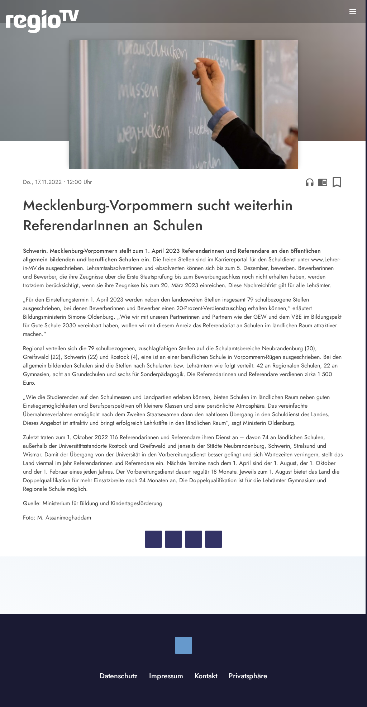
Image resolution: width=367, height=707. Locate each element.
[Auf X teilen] (173, 539)
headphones (310, 182)
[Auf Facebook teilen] (153, 539)
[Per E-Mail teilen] (213, 539)
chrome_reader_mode (323, 182)
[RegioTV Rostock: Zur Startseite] (42, 21)
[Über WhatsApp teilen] (193, 539)
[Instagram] (183, 645)
